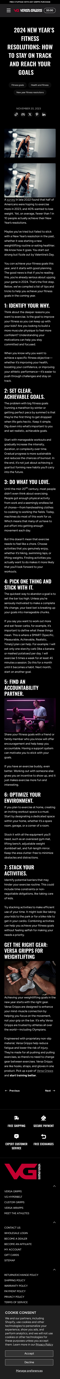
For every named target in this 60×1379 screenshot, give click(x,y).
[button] (49, 10)
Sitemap (9, 1260)
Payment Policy (15, 1291)
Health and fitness (39, 85)
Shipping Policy (14, 1280)
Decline (29, 1362)
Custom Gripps (14, 1202)
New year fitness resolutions (30, 92)
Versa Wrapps (13, 1207)
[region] (30, 2)
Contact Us (12, 1227)
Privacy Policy (44, 1344)
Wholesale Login (16, 1233)
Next (48, 1090)
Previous (14, 1090)
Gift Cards (11, 1254)
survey (11, 199)
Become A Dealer (15, 1238)
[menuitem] (30, 1191)
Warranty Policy (16, 1285)
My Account (12, 1249)
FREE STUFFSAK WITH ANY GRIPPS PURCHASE (30, 2)
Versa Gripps (45, 1071)
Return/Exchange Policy (21, 1274)
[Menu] (8, 10)
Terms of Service (16, 1302)
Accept (29, 1353)
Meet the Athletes (16, 1213)
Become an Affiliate (18, 1244)
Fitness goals (18, 85)
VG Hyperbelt (13, 1196)
